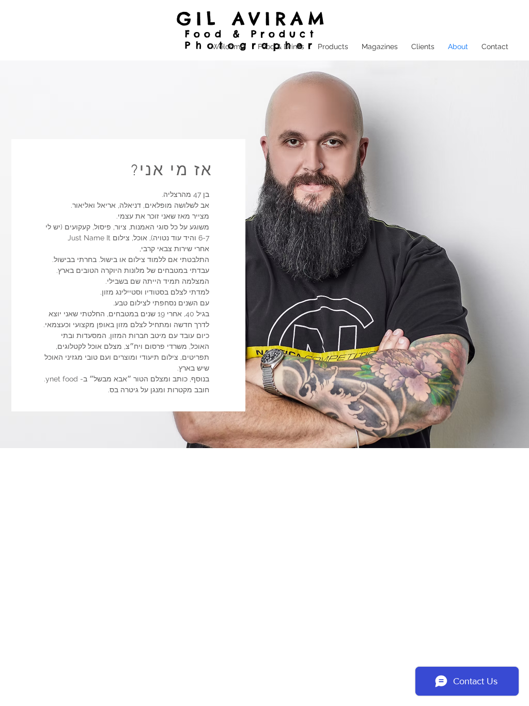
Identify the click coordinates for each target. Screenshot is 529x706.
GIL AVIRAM (253, 18)
